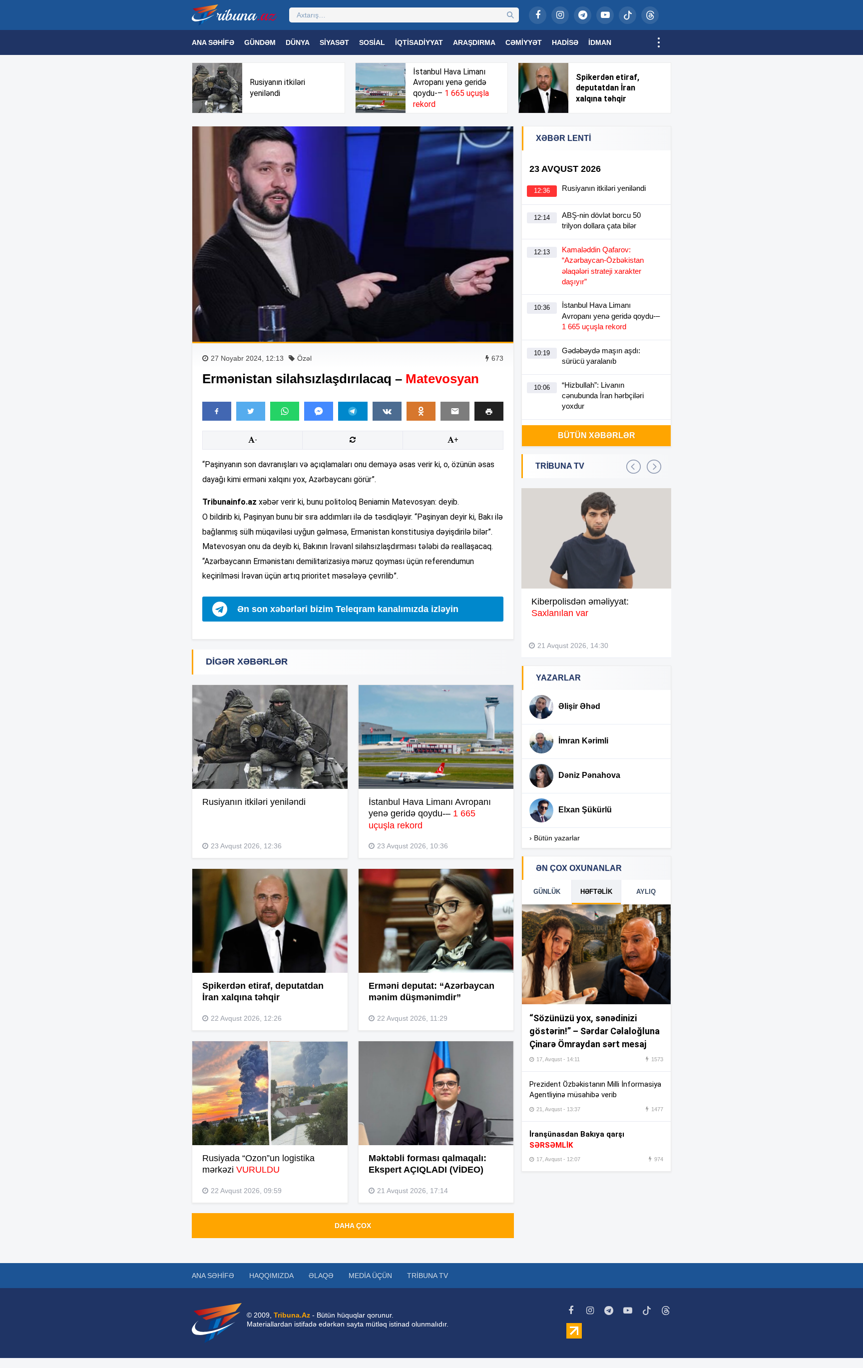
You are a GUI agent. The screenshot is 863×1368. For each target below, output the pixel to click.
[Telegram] (582, 15)
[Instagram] (560, 15)
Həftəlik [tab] (596, 891)
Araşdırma (474, 42)
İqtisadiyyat (419, 42)
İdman (599, 42)
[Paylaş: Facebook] (216, 411)
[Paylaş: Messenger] (318, 411)
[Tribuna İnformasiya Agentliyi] (234, 15)
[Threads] (650, 15)
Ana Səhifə (213, 42)
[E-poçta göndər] (454, 411)
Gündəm (260, 42)
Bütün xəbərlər (596, 435)
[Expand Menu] (658, 42)
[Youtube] (605, 15)
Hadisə (565, 42)
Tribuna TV (427, 1276)
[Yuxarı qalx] (835, 1340)
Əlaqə (321, 1276)
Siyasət (334, 42)
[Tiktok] (627, 15)
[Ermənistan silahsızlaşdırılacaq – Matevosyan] (352, 234)
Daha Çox (353, 1226)
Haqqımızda (271, 1276)
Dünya (298, 42)
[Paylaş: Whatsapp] (284, 411)
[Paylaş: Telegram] (352, 411)
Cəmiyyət (523, 42)
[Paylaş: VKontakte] (387, 411)
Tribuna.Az (292, 1315)
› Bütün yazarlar (554, 838)
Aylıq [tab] (646, 891)
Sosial (372, 42)
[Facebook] (537, 15)
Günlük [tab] (546, 891)
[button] (488, 411)
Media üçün (370, 1276)
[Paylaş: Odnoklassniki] (421, 411)
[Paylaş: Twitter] (250, 411)
